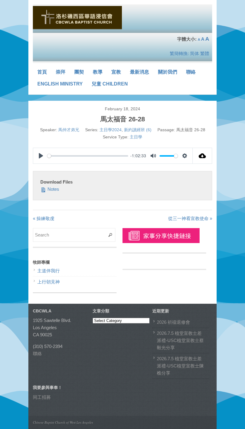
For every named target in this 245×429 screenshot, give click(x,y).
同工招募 (42, 397)
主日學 (136, 137)
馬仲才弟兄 (68, 129)
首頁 (42, 71)
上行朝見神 (48, 281)
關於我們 (167, 71)
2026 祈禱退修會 (173, 322)
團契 (79, 71)
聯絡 (191, 71)
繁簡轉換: (179, 53)
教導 (97, 71)
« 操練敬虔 (43, 218)
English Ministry (60, 83)
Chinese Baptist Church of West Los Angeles (63, 422)
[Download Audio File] (202, 156)
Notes (52, 189)
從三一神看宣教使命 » (190, 218)
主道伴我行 (48, 270)
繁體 (204, 53)
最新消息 (139, 71)
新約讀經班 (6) (137, 129)
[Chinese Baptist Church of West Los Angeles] (77, 17)
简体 (194, 53)
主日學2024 (110, 129)
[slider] (87, 156)
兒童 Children (110, 83)
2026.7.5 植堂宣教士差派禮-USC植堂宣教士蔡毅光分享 (180, 340)
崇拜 (60, 71)
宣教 (116, 71)
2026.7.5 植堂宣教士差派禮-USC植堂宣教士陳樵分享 (180, 365)
